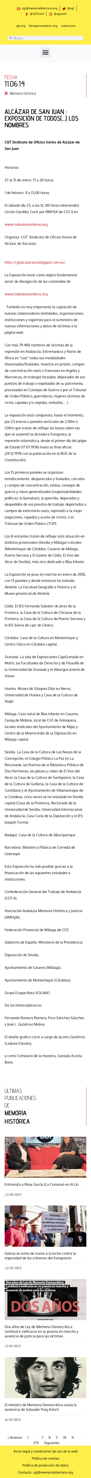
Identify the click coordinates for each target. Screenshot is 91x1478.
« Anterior (15, 1437)
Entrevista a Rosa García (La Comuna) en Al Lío (41, 1184)
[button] (46, 52)
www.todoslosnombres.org (26, 224)
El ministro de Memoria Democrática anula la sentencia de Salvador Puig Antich (41, 1407)
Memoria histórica (23, 93)
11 (73, 1437)
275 (36, 1443)
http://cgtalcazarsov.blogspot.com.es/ (35, 262)
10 (64, 1437)
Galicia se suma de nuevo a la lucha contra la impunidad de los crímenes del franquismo (40, 1255)
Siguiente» (52, 1443)
